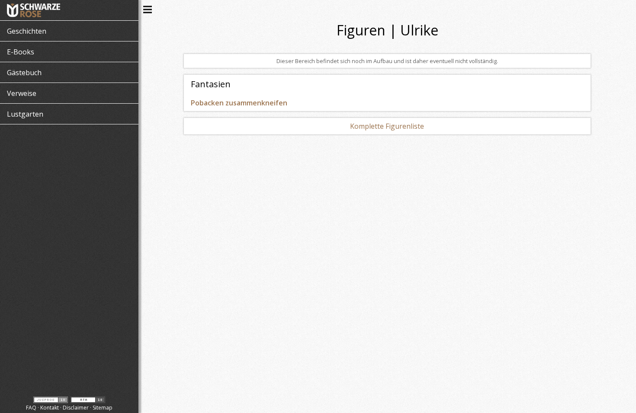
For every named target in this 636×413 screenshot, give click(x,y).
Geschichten (26, 31)
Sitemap (102, 407)
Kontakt (49, 407)
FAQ (31, 407)
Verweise (21, 93)
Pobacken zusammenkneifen (239, 103)
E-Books (20, 52)
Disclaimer (76, 407)
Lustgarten (25, 114)
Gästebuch (24, 72)
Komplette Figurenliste (387, 126)
